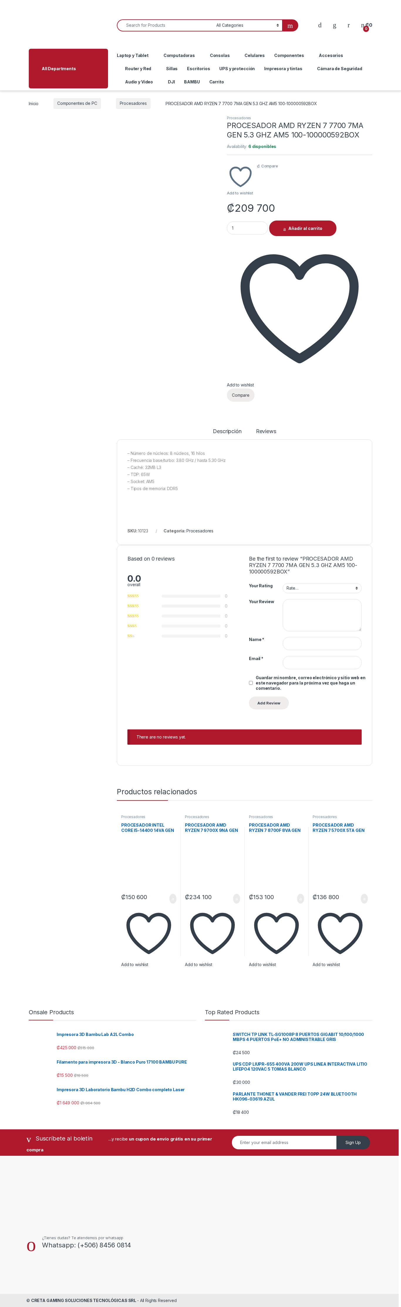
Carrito (216, 81)
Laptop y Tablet (133, 55)
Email (256, 658)
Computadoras (179, 55)
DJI (171, 81)
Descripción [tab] (227, 431)
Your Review (261, 601)
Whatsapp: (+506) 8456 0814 (86, 1245)
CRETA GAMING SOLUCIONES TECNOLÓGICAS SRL (84, 1300)
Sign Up (353, 1142)
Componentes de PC (77, 103)
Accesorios (331, 55)
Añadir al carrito (305, 228)
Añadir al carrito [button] (170, 899)
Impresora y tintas (283, 68)
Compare (269, 166)
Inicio (33, 103)
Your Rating (260, 585)
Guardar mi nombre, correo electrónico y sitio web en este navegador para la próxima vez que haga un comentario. (310, 683)
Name (256, 639)
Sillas (172, 68)
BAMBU (192, 81)
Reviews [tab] (266, 431)
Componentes (289, 55)
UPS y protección (237, 68)
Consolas (220, 55)
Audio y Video (139, 81)
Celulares (255, 55)
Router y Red (138, 68)
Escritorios (198, 68)
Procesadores (133, 103)
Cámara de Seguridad (339, 68)
